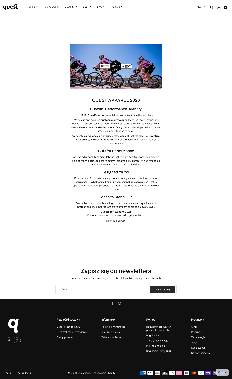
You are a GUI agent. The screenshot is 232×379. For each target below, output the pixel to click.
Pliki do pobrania (155, 345)
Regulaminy (153, 335)
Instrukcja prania (110, 331)
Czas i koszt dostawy (68, 326)
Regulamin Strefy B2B (158, 351)
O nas (194, 326)
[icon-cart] (225, 7)
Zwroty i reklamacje (157, 340)
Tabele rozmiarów (111, 337)
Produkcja (196, 331)
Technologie (198, 337)
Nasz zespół (198, 347)
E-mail (65, 289)
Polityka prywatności (113, 326)
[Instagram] (119, 303)
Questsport (84, 372)
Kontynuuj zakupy (116, 220)
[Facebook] (112, 303)
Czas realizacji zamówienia (72, 331)
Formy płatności (65, 337)
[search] (211, 7)
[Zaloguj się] (218, 7)
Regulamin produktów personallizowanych (158, 328)
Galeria (195, 342)
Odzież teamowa (200, 352)
